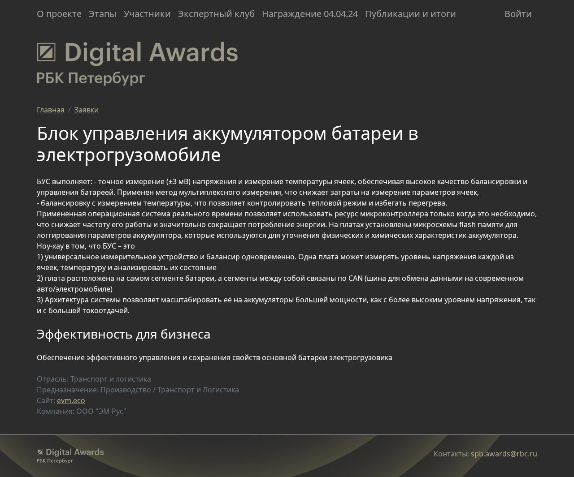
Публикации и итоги (410, 14)
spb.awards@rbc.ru (504, 454)
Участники (147, 14)
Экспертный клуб (216, 14)
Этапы (103, 14)
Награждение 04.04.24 (310, 14)
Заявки (86, 110)
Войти (518, 14)
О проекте (59, 14)
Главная (51, 110)
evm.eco (71, 400)
